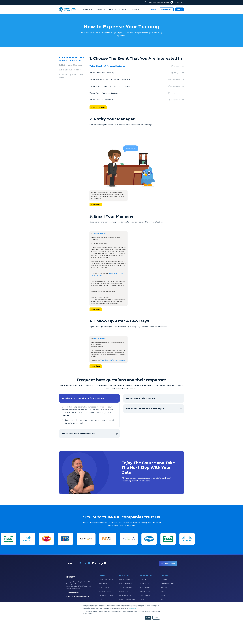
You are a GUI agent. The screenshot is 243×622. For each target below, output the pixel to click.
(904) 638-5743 (179, 2)
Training (111, 9)
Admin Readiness (125, 595)
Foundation (164, 587)
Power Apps (144, 583)
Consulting (99, 9)
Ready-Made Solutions (127, 599)
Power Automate (146, 587)
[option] (8, 539)
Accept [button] (148, 617)
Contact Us (164, 595)
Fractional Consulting (126, 583)
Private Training (104, 587)
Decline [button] (156, 617)
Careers (163, 591)
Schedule (122, 9)
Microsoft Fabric (145, 591)
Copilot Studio (145, 595)
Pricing (153, 9)
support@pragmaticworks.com (79, 596)
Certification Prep (105, 591)
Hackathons (123, 591)
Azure (142, 599)
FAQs (162, 599)
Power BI (143, 579)
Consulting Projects (126, 579)
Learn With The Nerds (106, 595)
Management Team (167, 583)
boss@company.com (99, 233)
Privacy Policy (132, 608)
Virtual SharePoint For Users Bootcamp (113, 360)
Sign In (179, 9)
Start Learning (166, 9)
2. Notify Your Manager (70, 65)
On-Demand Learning (106, 579)
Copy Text (95, 204)
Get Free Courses (168, 563)
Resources (135, 9)
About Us (164, 579)
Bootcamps (103, 583)
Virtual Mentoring (125, 587)
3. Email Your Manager (70, 70)
